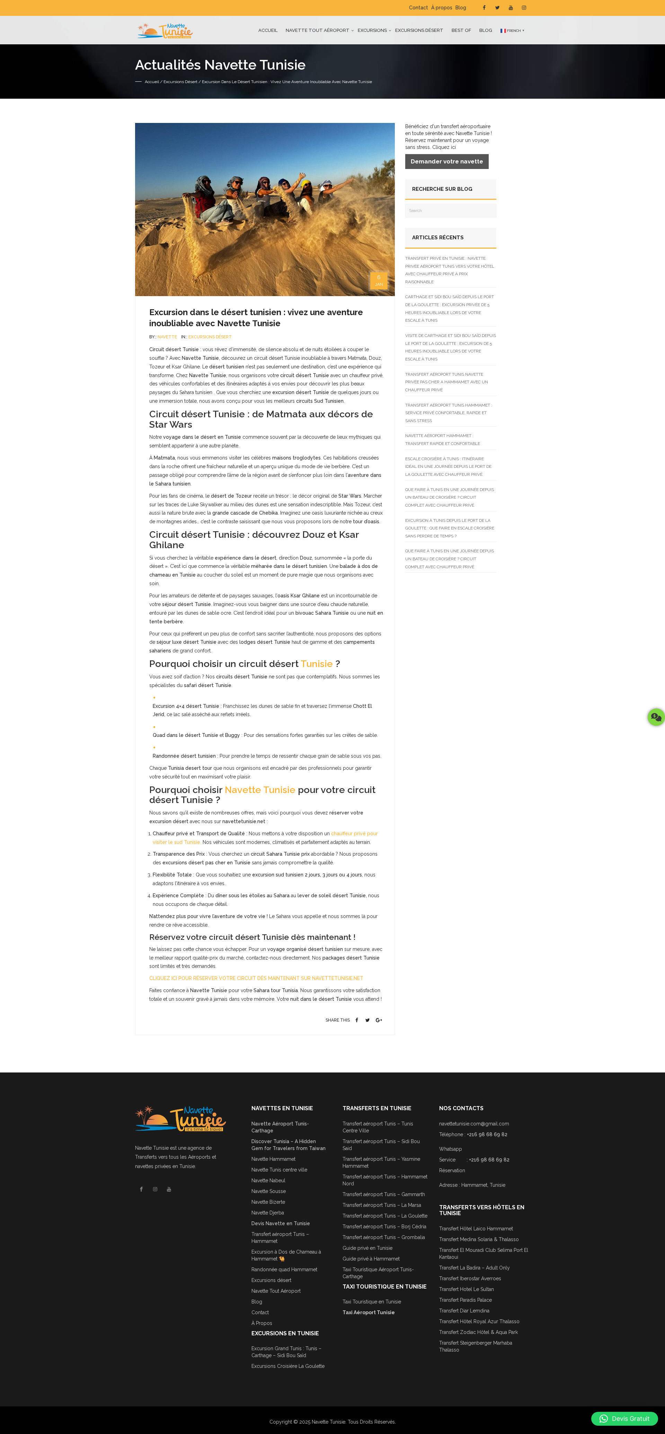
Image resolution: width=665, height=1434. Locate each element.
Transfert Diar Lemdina (464, 1310)
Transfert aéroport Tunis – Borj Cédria (384, 1226)
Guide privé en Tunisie (367, 1248)
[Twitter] (368, 1020)
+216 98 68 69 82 (487, 1134)
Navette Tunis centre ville (279, 1170)
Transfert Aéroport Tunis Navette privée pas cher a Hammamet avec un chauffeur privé (446, 382)
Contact (418, 7)
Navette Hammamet (273, 1159)
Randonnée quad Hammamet (284, 1269)
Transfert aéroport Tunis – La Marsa (382, 1205)
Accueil (267, 30)
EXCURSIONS (372, 30)
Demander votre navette (447, 161)
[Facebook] (357, 1020)
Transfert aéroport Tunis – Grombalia (384, 1237)
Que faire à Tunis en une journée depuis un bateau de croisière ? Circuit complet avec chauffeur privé (449, 497)
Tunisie (317, 663)
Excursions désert (419, 30)
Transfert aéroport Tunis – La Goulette (385, 1216)
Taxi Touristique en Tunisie (372, 1301)
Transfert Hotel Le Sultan (466, 1289)
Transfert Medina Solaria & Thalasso (479, 1239)
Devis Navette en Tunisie (280, 1223)
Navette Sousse (268, 1191)
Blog (460, 7)
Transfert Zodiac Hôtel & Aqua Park (478, 1332)
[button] (624, 1419)
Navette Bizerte (268, 1202)
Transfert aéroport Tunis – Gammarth (384, 1194)
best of (461, 30)
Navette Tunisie (260, 789)
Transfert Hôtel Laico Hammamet (476, 1228)
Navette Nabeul (268, 1180)
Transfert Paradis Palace (465, 1300)
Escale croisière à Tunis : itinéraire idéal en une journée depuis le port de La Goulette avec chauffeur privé (448, 466)
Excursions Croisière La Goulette (288, 1366)
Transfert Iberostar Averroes (470, 1278)
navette (167, 337)
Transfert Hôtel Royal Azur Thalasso (479, 1321)
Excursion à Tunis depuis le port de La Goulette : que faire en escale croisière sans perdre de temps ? (449, 528)
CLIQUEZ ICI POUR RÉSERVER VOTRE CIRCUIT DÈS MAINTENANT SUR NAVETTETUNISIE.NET (256, 978)
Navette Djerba (267, 1212)
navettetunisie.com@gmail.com (474, 1123)
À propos (441, 7)
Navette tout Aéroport (317, 30)
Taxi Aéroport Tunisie (369, 1312)
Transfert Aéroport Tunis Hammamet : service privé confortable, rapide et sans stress (448, 413)
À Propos (261, 1323)
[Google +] (379, 1020)
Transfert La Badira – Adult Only (474, 1268)
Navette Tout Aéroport (276, 1291)
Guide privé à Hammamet (371, 1259)
